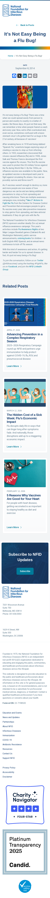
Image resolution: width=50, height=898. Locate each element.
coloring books (24, 238)
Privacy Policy (9, 768)
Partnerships (8, 722)
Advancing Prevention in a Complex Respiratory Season (24, 337)
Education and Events (12, 713)
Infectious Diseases (12, 731)
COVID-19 (7, 740)
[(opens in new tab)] (25, 804)
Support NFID (9, 758)
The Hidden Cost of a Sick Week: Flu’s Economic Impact (24, 418)
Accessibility (8, 772)
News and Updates (11, 717)
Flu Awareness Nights (28, 229)
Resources (7, 749)
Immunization (9, 735)
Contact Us (7, 754)
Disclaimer (7, 777)
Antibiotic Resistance (12, 745)
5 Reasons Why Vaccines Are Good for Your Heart (24, 497)
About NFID (8, 726)
